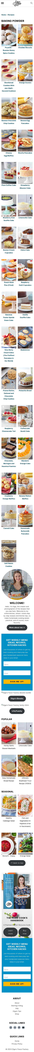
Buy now (25, 932)
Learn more (10, 932)
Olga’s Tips (17, 1011)
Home (3, 15)
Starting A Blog (17, 1006)
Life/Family (17, 711)
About (17, 1003)
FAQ (17, 1008)
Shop (17, 1014)
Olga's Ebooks (17, 698)
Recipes (11, 15)
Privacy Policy (17, 1044)
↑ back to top (17, 863)
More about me (16, 627)
